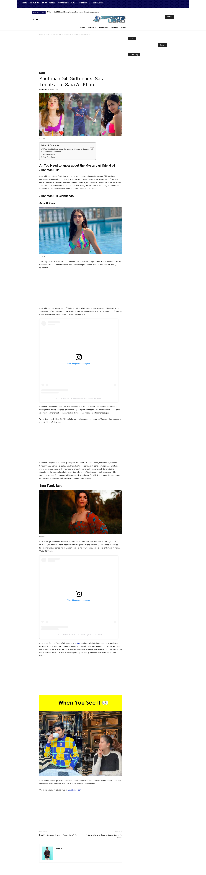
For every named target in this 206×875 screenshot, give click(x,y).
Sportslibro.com (75, 790)
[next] (172, 12)
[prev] (168, 12)
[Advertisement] (80, 54)
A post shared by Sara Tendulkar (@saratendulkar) (78, 635)
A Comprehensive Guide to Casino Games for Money (104, 836)
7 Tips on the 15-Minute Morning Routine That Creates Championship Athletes (73, 12)
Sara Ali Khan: (50, 154)
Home (41, 34)
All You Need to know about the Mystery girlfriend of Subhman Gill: (67, 149)
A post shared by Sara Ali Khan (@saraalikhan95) (78, 398)
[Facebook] (33, 19)
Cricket (48, 34)
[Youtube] (37, 19)
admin (43, 89)
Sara (78, 643)
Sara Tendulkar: (49, 157)
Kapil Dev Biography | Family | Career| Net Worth (58, 835)
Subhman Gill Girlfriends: (51, 152)
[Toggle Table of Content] (90, 146)
